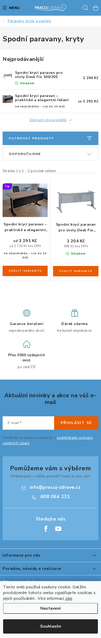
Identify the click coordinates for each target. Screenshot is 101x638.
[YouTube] (58, 529)
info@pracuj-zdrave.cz (55, 487)
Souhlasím (50, 626)
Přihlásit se (76, 422)
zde (69, 598)
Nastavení (50, 608)
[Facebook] (46, 529)
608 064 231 (55, 496)
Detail (25, 271)
